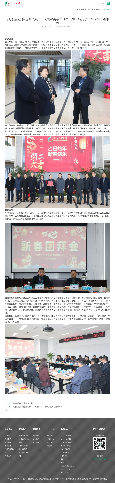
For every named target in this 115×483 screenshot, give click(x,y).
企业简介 (8, 436)
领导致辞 (8, 439)
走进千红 (8, 429)
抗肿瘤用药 (23, 449)
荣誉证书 (8, 456)
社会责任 (50, 446)
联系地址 (65, 429)
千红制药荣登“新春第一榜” (23, 403)
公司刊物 (50, 442)
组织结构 (8, 442)
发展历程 (8, 446)
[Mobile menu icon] (108, 3)
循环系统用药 (24, 436)
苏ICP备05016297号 (59, 479)
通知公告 (36, 436)
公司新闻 (36, 439)
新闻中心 (97, 9)
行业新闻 (36, 442)
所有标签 (78, 479)
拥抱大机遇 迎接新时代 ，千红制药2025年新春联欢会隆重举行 (37, 407)
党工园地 (50, 439)
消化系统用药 (24, 446)
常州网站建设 (102, 479)
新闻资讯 (36, 429)
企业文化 (50, 429)
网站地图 (71, 479)
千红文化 (50, 436)
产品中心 (22, 429)
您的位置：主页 (85, 9)
